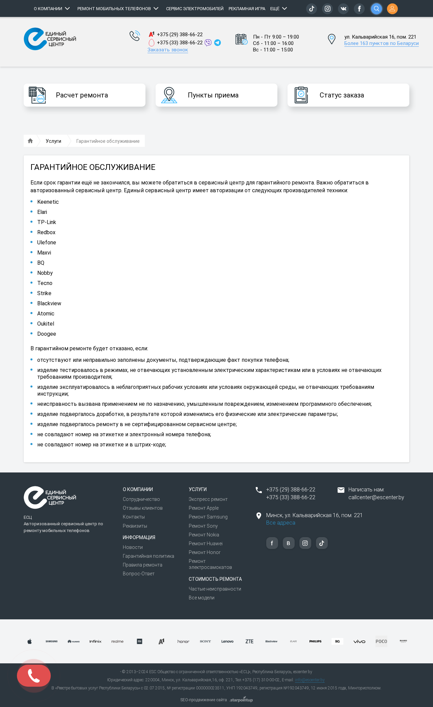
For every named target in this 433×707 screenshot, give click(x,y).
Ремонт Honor (205, 552)
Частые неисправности (215, 589)
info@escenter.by (310, 680)
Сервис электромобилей (195, 8)
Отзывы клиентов (143, 508)
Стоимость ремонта (215, 579)
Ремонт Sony (203, 526)
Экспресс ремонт (208, 499)
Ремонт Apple (204, 508)
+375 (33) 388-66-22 (180, 43)
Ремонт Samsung (208, 517)
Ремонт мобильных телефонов (114, 8)
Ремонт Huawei (206, 543)
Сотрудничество (141, 499)
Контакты (134, 517)
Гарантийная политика (148, 556)
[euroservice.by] (30, 141)
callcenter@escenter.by (376, 497)
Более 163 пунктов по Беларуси (381, 43)
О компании (48, 8)
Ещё (274, 8)
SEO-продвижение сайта (203, 700)
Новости (133, 547)
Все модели (201, 597)
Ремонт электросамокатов (210, 564)
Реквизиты (135, 526)
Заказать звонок (167, 50)
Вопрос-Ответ (139, 573)
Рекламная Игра (247, 8)
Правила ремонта (142, 565)
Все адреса (280, 523)
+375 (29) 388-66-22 (180, 34)
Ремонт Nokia (204, 534)
